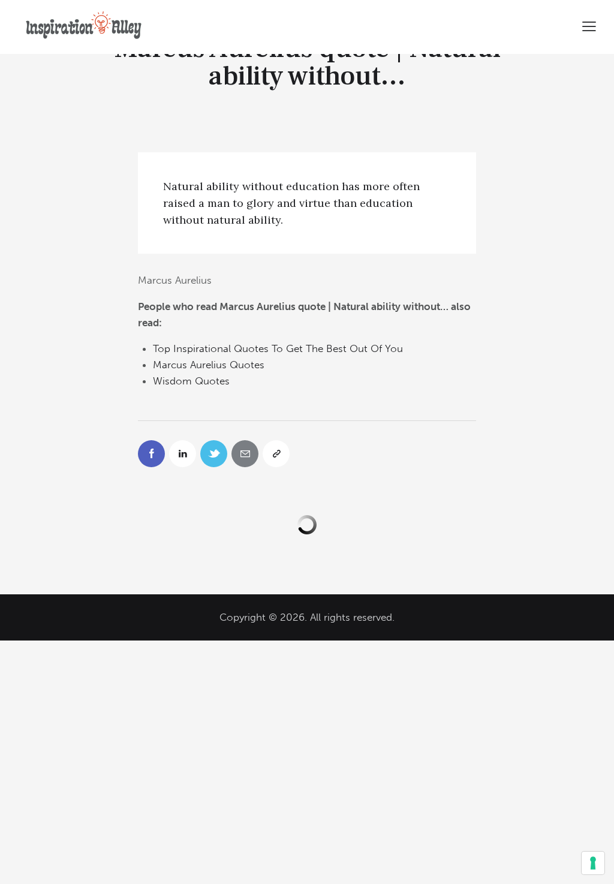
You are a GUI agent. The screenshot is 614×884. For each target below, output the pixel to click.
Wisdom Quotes (191, 381)
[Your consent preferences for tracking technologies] (593, 863)
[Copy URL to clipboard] (276, 453)
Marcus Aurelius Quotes (208, 365)
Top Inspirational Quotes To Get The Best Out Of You (278, 348)
